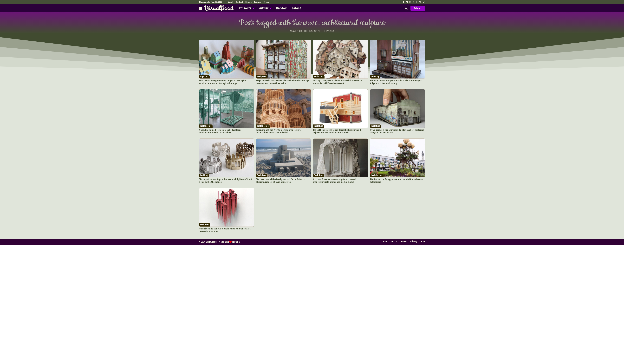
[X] (420, 2)
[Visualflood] (219, 8)
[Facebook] (403, 2)
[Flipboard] (407, 2)
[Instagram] (410, 2)
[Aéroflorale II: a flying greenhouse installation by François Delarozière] (397, 158)
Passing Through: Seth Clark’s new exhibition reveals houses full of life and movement (337, 82)
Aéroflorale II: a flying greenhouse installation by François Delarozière (397, 180)
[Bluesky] (423, 2)
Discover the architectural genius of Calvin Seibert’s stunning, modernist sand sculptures (280, 180)
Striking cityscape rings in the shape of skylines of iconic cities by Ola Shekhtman (226, 180)
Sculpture (261, 76)
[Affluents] (200, 8)
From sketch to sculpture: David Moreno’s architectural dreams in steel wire (225, 230)
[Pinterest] (413, 2)
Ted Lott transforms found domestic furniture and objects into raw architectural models (337, 131)
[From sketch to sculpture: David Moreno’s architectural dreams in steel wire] (226, 207)
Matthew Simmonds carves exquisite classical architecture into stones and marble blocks (334, 180)
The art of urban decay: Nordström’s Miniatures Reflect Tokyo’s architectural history (396, 82)
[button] (406, 8)
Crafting (375, 76)
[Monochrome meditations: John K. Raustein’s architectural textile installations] (226, 108)
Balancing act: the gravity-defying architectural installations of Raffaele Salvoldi (278, 131)
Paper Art (204, 76)
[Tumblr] (416, 2)
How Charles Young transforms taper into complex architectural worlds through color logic (222, 82)
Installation (206, 126)
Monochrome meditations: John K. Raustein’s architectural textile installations (220, 131)
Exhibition (319, 76)
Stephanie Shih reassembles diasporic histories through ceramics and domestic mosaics (282, 82)
